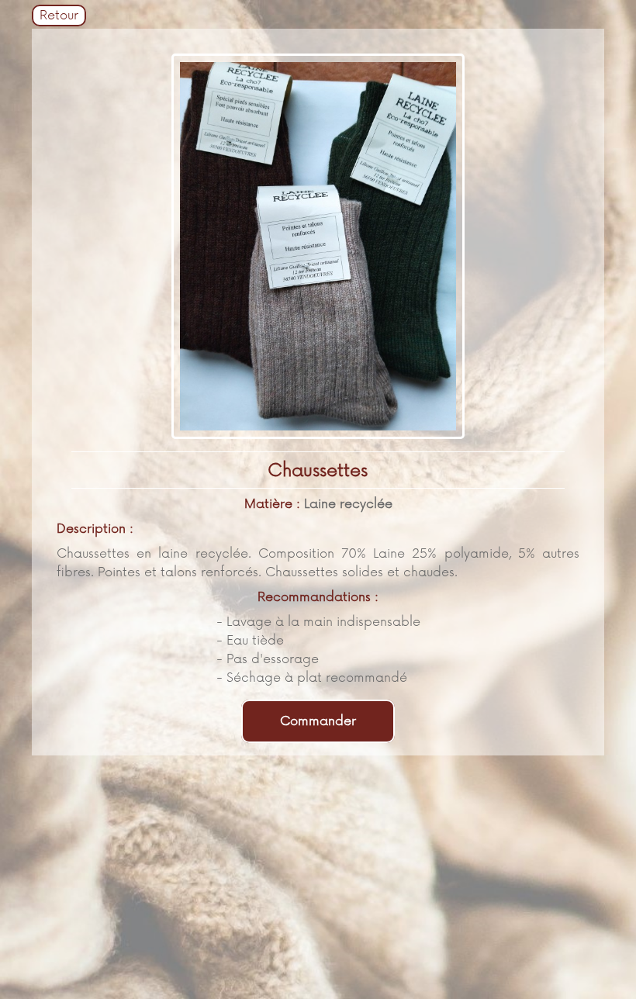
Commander (318, 721)
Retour (59, 15)
